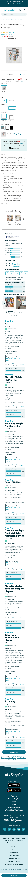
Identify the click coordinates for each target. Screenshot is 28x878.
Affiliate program (14, 807)
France (13, 838)
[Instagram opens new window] (10, 828)
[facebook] (5, 828)
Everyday (20, 20)
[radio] (3, 128)
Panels (3, 20)
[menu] (22, 75)
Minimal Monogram (10, 223)
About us (14, 796)
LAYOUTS (4, 84)
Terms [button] (13, 849)
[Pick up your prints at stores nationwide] (6, 820)
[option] (4, 89)
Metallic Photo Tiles (11, 20)
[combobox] (14, 14)
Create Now (14, 876)
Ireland (18, 838)
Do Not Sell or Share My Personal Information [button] (14, 865)
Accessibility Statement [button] (13, 861)
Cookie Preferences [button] (14, 855)
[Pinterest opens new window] (14, 828)
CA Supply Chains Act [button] (14, 858)
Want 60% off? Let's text (14, 810)
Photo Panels (12, 756)
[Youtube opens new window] (19, 828)
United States (19, 840)
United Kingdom (9, 840)
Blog (14, 802)
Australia (9, 843)
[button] (2, 10)
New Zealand (17, 843)
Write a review (6, 34)
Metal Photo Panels (10, 758)
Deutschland (5, 838)
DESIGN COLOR (6, 124)
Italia (23, 838)
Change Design (17, 134)
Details (18, 39)
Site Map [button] (13, 846)
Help (14, 804)
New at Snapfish (14, 799)
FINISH (3, 105)
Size (2, 97)
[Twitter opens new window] (24, 828)
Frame (3, 112)
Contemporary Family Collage (18, 223)
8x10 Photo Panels (11, 760)
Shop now (18, 3)
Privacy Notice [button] (14, 852)
